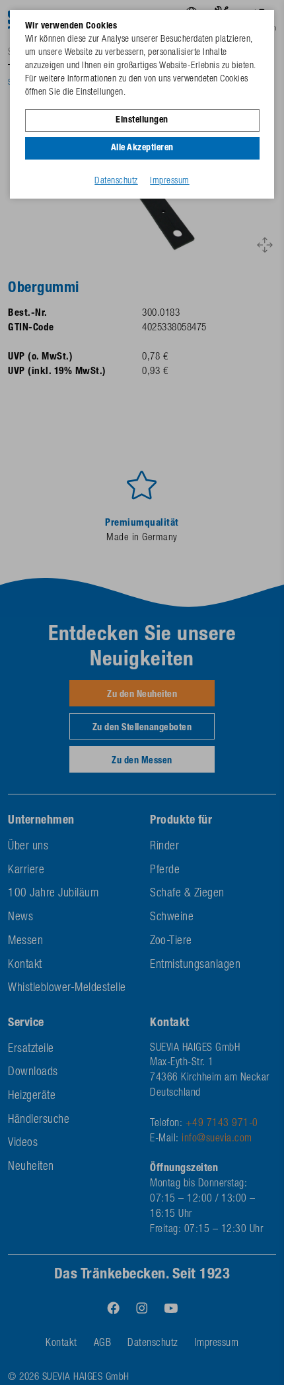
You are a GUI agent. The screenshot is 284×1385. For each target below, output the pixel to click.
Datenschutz (116, 181)
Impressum (170, 181)
